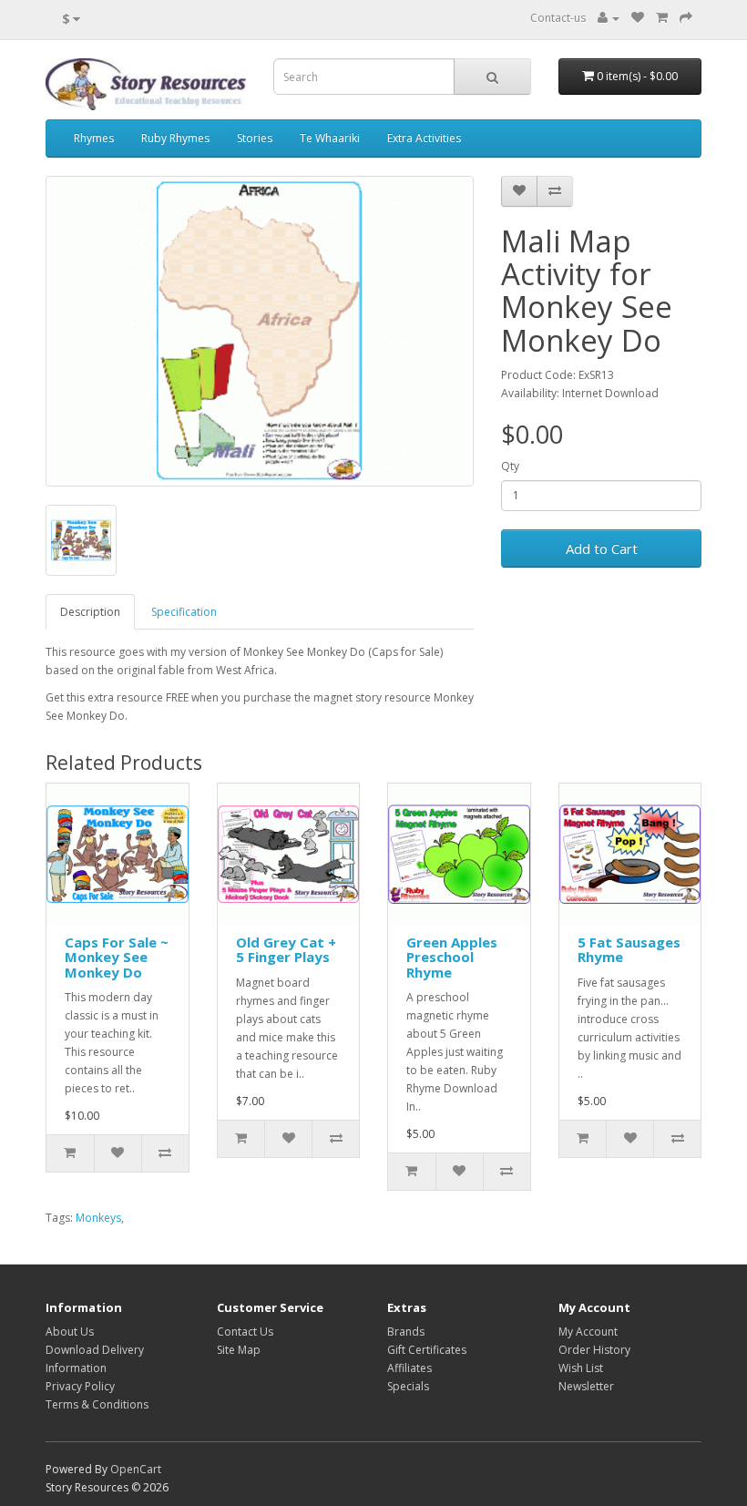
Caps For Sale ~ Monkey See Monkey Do (117, 957)
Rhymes (94, 138)
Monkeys (98, 1217)
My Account (588, 1331)
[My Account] (608, 18)
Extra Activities (424, 138)
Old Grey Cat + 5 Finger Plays (286, 950)
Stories (254, 138)
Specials (408, 1386)
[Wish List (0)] (637, 18)
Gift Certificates (426, 1349)
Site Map (239, 1349)
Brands (406, 1331)
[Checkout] (686, 18)
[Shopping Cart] (662, 18)
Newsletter (586, 1386)
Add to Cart (602, 548)
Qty (510, 466)
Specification (184, 612)
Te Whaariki (330, 138)
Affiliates (409, 1368)
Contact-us (558, 18)
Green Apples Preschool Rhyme (451, 957)
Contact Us (245, 1331)
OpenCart (135, 1469)
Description (90, 612)
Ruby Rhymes (175, 138)
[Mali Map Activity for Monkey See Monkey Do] (260, 331)
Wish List (580, 1368)
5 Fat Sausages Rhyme (629, 950)
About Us (70, 1331)
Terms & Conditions (97, 1404)
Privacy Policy (80, 1386)
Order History (594, 1349)
